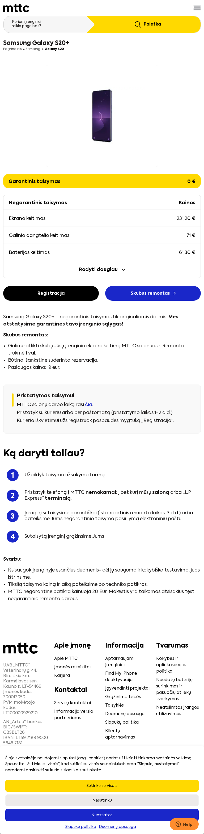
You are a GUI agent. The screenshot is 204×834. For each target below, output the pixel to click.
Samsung (33, 49)
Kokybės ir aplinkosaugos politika (171, 665)
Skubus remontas (151, 293)
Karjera (62, 676)
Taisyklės (114, 705)
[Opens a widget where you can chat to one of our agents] (184, 824)
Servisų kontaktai (72, 703)
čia (88, 404)
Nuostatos (102, 815)
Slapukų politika (80, 827)
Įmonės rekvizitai (72, 667)
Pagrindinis (12, 49)
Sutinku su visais (102, 786)
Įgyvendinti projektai (127, 688)
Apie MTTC (66, 659)
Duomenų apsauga (117, 827)
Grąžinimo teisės (123, 697)
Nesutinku (102, 800)
